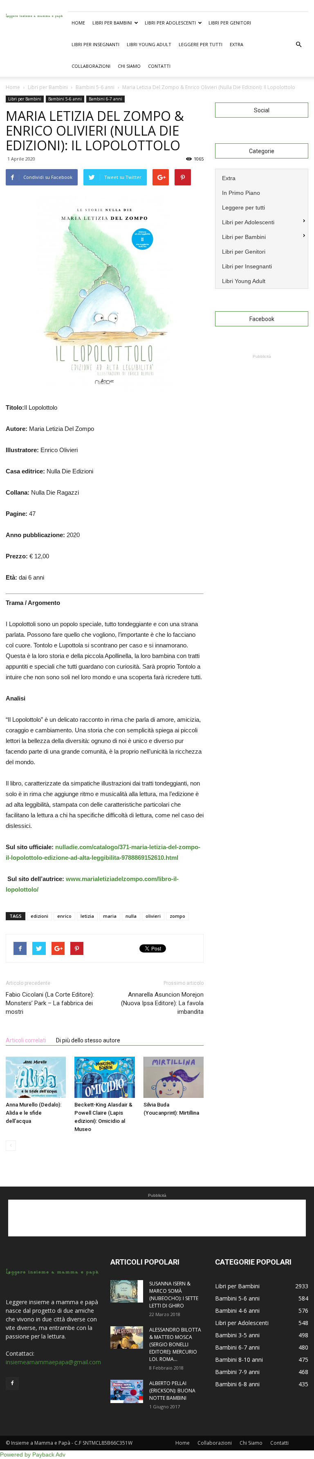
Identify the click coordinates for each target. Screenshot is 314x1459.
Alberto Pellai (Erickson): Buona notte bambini (172, 1390)
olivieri (153, 916)
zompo (177, 916)
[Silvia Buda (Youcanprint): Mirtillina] (174, 1077)
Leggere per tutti (200, 44)
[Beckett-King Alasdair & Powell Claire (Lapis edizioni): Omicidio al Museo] (104, 1077)
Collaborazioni (91, 66)
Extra (236, 44)
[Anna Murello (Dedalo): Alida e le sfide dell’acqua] (36, 1077)
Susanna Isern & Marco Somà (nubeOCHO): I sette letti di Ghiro (173, 1294)
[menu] (261, 229)
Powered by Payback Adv (32, 1454)
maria (110, 916)
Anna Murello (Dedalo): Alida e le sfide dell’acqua (33, 1113)
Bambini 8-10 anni (239, 1359)
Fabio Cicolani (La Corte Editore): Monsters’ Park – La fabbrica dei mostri (50, 1003)
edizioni (39, 916)
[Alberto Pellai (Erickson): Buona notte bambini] (126, 1391)
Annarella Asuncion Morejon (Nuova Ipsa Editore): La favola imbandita (162, 1003)
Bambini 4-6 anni (237, 1310)
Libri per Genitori (230, 23)
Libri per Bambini (112, 23)
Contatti (159, 66)
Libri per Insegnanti (95, 44)
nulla (131, 916)
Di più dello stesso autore (88, 1040)
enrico (64, 916)
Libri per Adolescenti (170, 23)
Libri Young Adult (149, 44)
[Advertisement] (262, 401)
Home (78, 23)
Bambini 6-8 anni (237, 1384)
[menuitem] (261, 177)
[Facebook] (12, 1383)
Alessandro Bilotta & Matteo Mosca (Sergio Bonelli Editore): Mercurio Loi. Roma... (175, 1344)
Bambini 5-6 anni (65, 99)
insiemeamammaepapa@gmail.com (53, 1362)
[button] (298, 44)
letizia (87, 916)
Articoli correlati (26, 1040)
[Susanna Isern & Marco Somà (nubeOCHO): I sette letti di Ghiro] (126, 1291)
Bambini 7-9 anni (237, 1372)
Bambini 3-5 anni (237, 1335)
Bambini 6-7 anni (105, 99)
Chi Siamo (129, 66)
